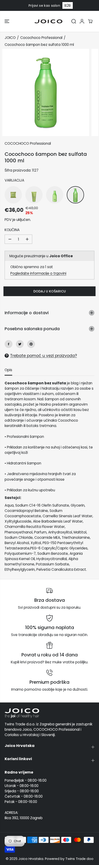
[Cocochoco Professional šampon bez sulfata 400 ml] (54, 195)
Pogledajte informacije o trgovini (38, 273)
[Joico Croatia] (48, 21)
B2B (67, 5)
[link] (49, 713)
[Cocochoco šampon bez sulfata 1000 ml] (75, 195)
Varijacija (14, 180)
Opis (8, 369)
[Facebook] (8, 344)
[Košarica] (90, 21)
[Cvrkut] (20, 344)
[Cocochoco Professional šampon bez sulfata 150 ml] (34, 195)
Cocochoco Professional (41, 37)
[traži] (74, 21)
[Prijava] (82, 21)
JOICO (10, 37)
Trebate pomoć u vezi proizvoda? (43, 355)
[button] (7, 21)
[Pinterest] (31, 344)
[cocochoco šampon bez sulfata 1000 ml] (45, 92)
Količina (12, 229)
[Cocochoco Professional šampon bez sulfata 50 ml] (13, 195)
